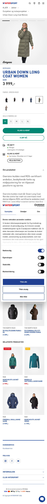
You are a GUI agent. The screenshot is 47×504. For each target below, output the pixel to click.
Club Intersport (10, 477)
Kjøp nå (23, 138)
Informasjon (9, 472)
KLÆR (5, 8)
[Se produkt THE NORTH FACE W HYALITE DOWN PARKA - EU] (13, 317)
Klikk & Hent (23, 131)
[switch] (41, 257)
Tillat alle (23, 282)
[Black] (6, 99)
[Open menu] (43, 3)
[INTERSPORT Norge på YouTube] (18, 461)
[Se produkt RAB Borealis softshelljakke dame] (34, 366)
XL (28, 121)
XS (5, 121)
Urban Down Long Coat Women (15, 15)
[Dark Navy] (22, 99)
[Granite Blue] (31, 99)
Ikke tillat (23, 297)
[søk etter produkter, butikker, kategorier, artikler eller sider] (29, 3)
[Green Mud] (39, 99)
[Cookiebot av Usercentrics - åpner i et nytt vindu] (34, 205)
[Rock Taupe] (6, 108)
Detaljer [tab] (23, 211)
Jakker (14, 8)
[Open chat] (42, 499)
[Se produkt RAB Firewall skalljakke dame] (13, 406)
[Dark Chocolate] (14, 99)
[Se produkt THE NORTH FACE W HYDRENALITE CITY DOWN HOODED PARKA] (34, 317)
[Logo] (11, 3)
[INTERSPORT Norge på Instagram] (5, 461)
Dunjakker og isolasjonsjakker (15, 11)
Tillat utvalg (23, 289)
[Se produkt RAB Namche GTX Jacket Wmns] (13, 366)
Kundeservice (7, 448)
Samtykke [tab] (8, 211)
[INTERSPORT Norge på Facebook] (12, 461)
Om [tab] (38, 211)
